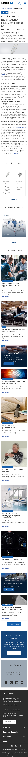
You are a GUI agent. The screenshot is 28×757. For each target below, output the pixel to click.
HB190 (3, 74)
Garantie (21, 755)
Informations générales (20, 752)
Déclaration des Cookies (7, 752)
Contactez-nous (14, 653)
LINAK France (15, 153)
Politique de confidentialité (11, 755)
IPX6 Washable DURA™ (19, 127)
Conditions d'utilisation (13, 753)
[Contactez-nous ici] (24, 545)
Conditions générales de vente (14, 756)
